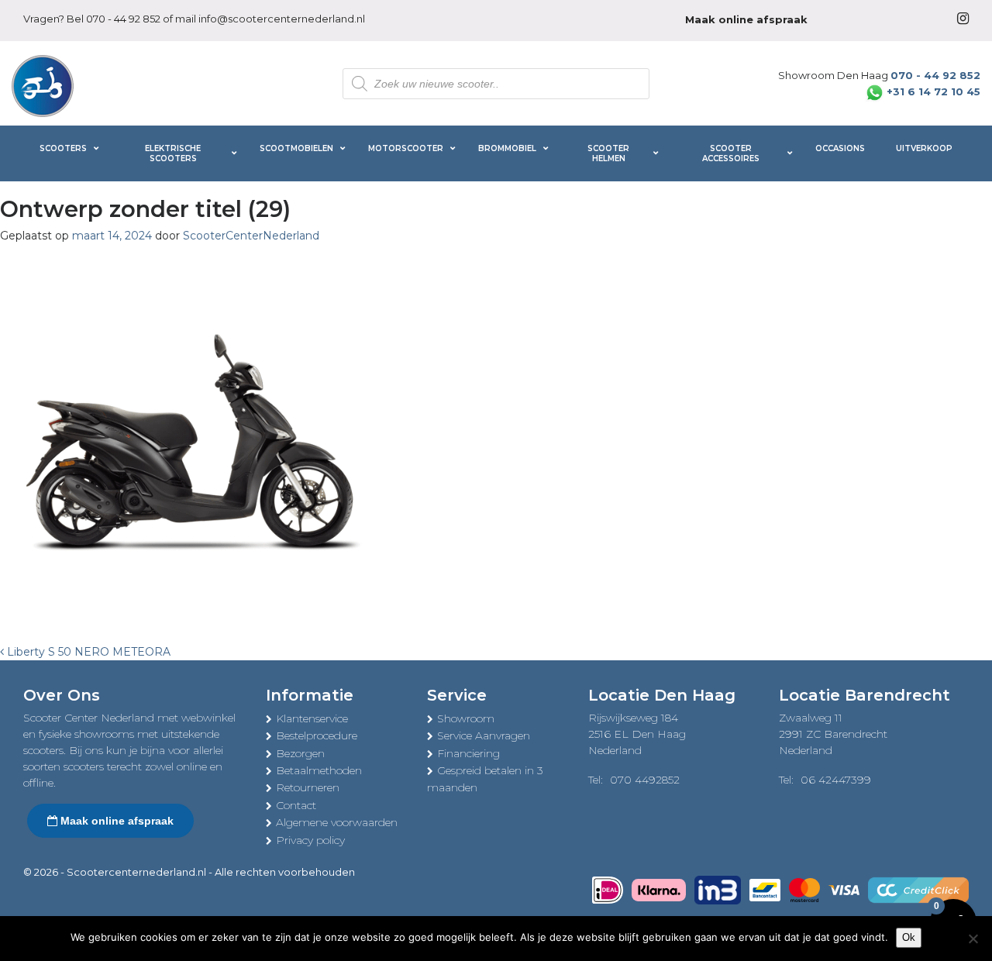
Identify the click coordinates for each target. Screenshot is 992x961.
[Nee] (972, 938)
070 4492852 (645, 780)
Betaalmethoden (319, 770)
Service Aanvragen (483, 735)
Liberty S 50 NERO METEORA (87, 652)
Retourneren (307, 787)
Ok (908, 937)
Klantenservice (312, 718)
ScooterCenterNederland (251, 236)
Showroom (465, 718)
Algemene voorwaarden (337, 822)
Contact (296, 805)
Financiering (468, 753)
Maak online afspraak (115, 821)
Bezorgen (300, 753)
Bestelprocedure (316, 735)
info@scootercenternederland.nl (281, 18)
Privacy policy (310, 840)
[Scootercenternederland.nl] (43, 84)
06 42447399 (836, 780)
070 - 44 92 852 (123, 18)
